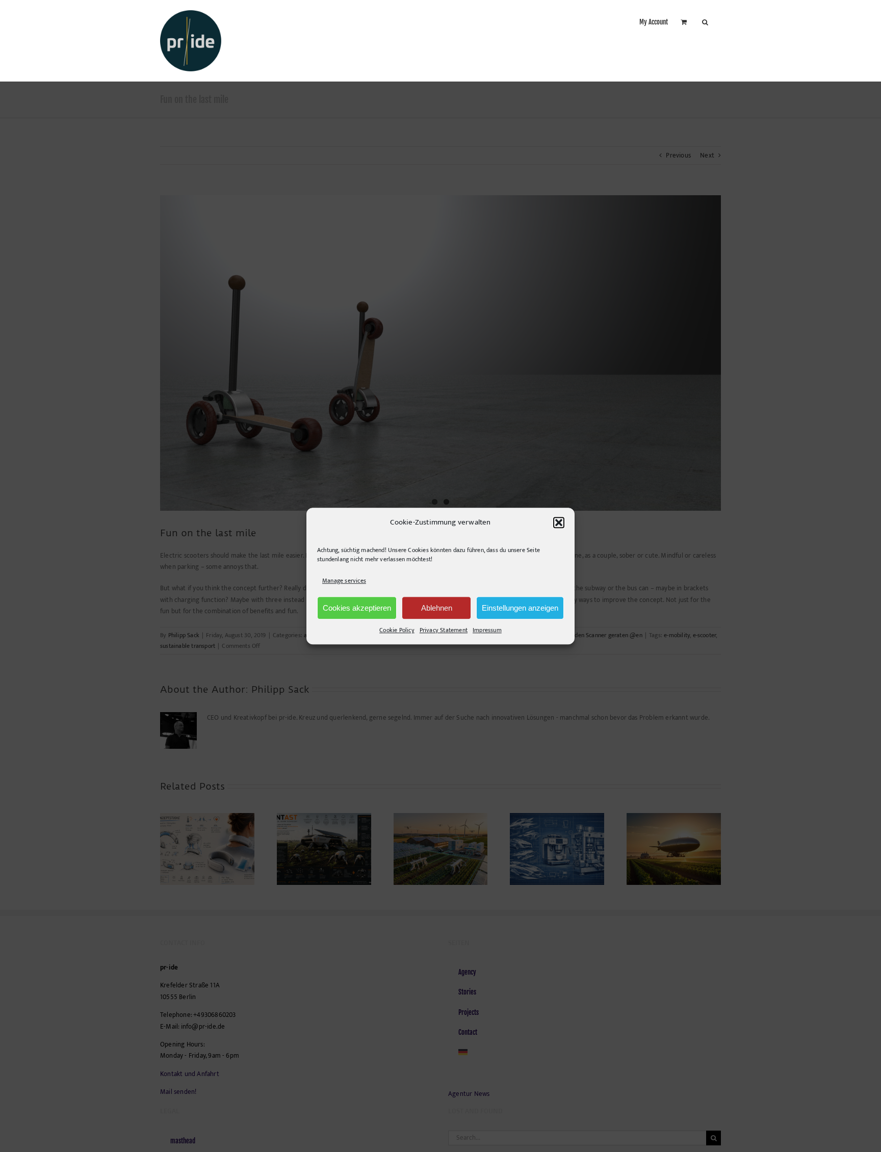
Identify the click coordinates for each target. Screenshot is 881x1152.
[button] (559, 522)
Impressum (487, 630)
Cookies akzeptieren (357, 608)
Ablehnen (436, 608)
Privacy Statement (444, 630)
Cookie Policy (396, 630)
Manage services (344, 580)
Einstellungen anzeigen (520, 608)
